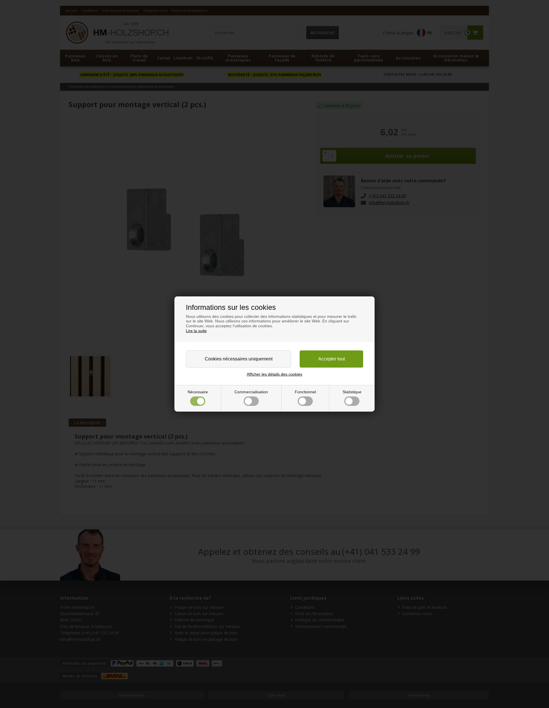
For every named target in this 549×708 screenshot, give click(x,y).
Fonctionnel (305, 392)
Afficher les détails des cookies (274, 374)
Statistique (352, 392)
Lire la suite (196, 330)
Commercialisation (251, 392)
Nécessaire (198, 392)
